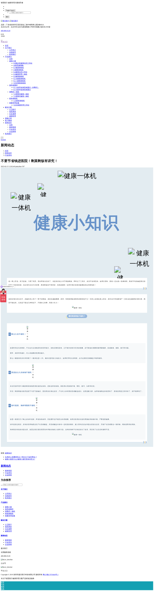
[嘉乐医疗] (77, 21)
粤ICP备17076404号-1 (50, 574)
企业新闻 (8, 475)
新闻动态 (8, 153)
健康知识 (8, 453)
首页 (6, 45)
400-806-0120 (5, 31)
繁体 (7, 17)
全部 (11, 59)
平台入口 (4, 42)
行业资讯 (8, 155)
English (3, 140)
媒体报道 (8, 470)
